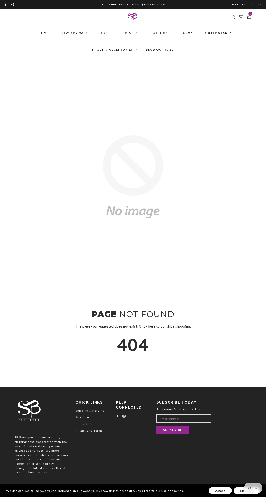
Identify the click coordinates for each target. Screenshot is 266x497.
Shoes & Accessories (112, 49)
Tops (105, 33)
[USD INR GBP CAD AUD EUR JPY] (235, 4)
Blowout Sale (160, 49)
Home (43, 33)
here (151, 326)
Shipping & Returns (89, 410)
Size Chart (83, 417)
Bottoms (159, 33)
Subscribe (172, 430)
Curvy (187, 33)
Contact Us (83, 424)
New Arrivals (74, 33)
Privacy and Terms (89, 430)
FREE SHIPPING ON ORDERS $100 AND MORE (133, 4)
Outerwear (216, 33)
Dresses (130, 33)
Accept (220, 490)
